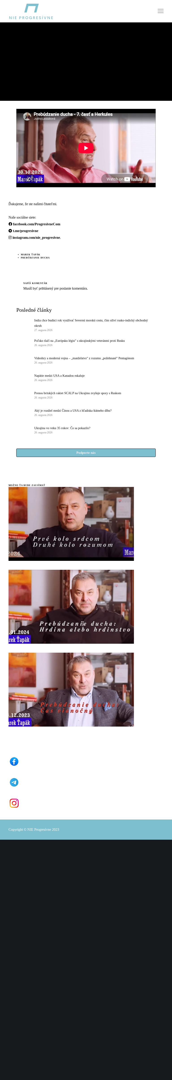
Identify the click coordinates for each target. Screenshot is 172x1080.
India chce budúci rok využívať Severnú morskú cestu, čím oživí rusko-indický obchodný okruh (91, 323)
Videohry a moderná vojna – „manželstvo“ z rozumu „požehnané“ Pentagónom (84, 358)
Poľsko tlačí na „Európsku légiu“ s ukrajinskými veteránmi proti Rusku (79, 340)
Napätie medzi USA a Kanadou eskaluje (59, 375)
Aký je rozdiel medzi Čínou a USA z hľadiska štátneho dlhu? (73, 410)
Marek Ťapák (30, 254)
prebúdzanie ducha (35, 257)
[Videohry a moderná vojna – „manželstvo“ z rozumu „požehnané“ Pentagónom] (23, 360)
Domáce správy (20, 48)
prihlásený (45, 288)
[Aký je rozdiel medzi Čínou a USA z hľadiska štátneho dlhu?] (23, 412)
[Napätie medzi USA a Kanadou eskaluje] (23, 377)
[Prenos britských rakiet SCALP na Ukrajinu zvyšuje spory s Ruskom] (23, 395)
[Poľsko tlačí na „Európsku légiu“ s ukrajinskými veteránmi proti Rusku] (23, 342)
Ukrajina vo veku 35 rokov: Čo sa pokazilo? (62, 428)
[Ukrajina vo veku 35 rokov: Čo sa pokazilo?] (23, 430)
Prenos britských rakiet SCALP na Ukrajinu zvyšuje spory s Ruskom (77, 393)
